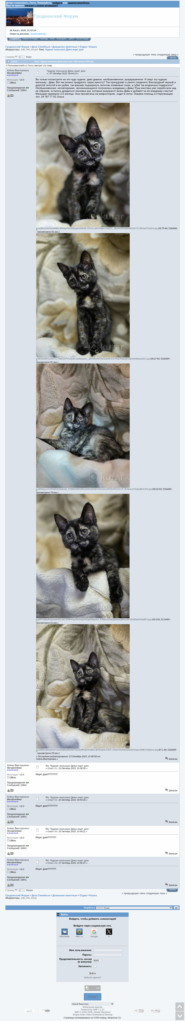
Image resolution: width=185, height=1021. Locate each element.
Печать (173, 58)
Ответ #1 (52, 768)
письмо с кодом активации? (41, 5)
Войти (71, 39)
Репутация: (13, 80)
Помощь (44, 39)
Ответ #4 (52, 863)
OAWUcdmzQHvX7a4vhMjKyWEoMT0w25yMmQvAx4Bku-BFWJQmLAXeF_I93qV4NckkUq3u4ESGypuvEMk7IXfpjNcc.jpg (97, 750)
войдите (57, 2)
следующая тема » (167, 54)
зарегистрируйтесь (79, 2)
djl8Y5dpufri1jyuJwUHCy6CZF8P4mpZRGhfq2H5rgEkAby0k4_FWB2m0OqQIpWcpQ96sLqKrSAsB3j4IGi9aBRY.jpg (94, 619)
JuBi (23, 49)
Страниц (10, 57)
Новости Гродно (30, 39)
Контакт (92, 996)
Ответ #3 (52, 831)
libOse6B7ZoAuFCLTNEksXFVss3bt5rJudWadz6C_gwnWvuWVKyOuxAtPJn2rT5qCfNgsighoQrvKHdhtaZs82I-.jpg (93, 359)
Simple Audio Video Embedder (88, 1014)
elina (33, 49)
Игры (52, 39)
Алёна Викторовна (18, 70)
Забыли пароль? (92, 977)
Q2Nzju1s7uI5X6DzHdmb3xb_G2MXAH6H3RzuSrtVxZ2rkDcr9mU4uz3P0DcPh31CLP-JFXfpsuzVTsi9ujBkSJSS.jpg (94, 489)
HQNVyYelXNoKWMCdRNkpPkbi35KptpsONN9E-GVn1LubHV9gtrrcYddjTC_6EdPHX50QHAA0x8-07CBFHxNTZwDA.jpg (97, 228)
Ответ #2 (52, 800)
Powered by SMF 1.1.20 (92, 1009)
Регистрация (82, 39)
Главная (15, 39)
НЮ (28, 49)
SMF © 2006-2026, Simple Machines (92, 1012)
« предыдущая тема (144, 54)
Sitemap (108, 1014)
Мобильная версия (92, 1007)
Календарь (61, 39)
